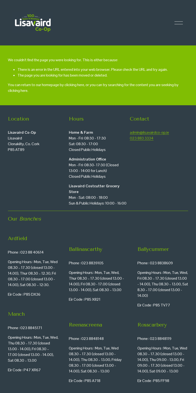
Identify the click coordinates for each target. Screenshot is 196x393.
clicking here (74, 84)
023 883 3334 (141, 138)
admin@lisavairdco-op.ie (149, 132)
